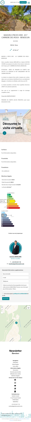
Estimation (23, 2)
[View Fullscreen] (2, 312)
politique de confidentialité (20, 293)
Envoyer (6, 298)
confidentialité (21, 418)
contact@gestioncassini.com (15, 406)
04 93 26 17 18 (14, 2)
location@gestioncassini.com (16, 264)
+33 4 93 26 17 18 (16, 262)
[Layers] (28, 307)
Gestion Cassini (15, 396)
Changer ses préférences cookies (7, 413)
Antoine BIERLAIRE (15, 257)
